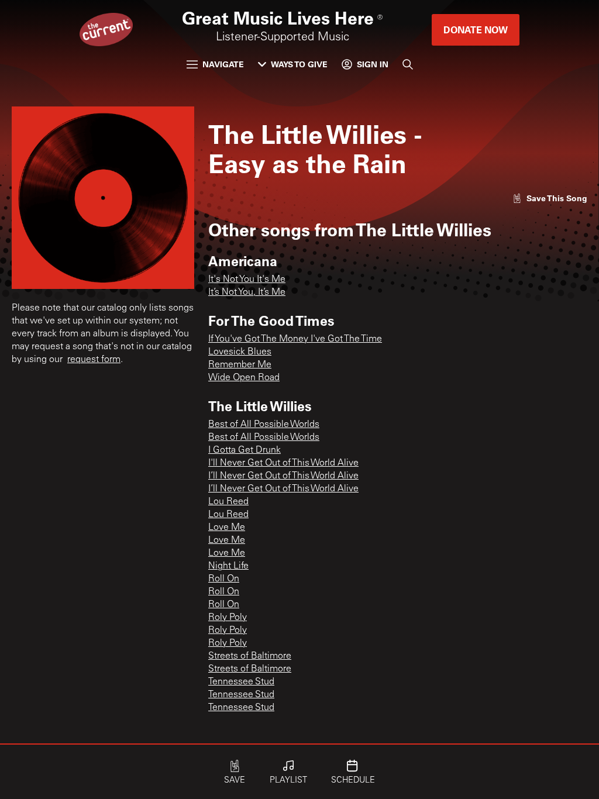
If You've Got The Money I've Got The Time (295, 339)
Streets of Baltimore (249, 656)
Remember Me (239, 365)
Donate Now (475, 29)
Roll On (223, 579)
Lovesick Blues (239, 352)
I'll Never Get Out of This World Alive (283, 463)
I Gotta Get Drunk (244, 450)
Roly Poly (227, 617)
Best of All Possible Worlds (263, 424)
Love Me (226, 527)
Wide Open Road (244, 378)
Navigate (223, 64)
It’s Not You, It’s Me (246, 292)
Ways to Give (299, 64)
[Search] (408, 64)
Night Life (228, 566)
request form (94, 359)
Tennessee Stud (241, 682)
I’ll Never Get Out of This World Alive (283, 476)
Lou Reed (228, 502)
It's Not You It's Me (246, 279)
